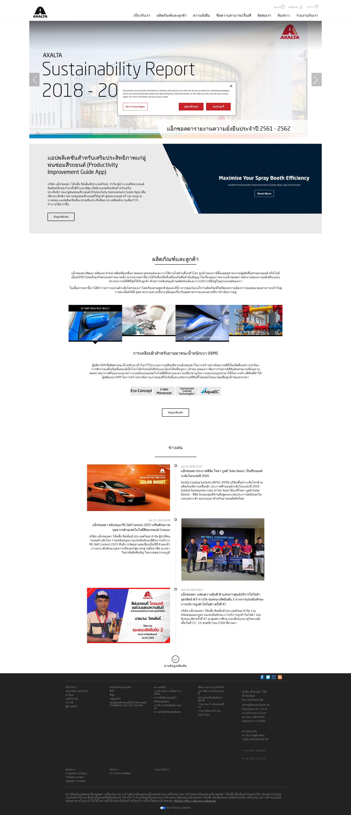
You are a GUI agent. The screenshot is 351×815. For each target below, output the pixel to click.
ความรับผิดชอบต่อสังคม (167, 711)
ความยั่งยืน (201, 15)
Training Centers (75, 777)
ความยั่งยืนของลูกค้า (165, 697)
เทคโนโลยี (72, 698)
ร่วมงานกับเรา (307, 15)
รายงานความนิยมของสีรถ (211, 705)
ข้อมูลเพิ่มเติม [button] (61, 216)
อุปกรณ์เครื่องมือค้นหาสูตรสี (210, 699)
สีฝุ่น (112, 694)
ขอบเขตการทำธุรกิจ (77, 691)
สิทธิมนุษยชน (161, 701)
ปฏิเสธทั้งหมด (191, 106)
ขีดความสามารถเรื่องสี (233, 15)
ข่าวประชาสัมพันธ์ (120, 773)
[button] (283, 7)
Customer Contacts (76, 773)
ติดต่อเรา (264, 15)
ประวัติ (69, 702)
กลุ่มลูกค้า (115, 698)
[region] (176, 99)
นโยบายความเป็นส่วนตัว (204, 801)
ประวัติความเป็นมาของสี (211, 692)
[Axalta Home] (42, 13)
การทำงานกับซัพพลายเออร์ (167, 706)
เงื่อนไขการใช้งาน (183, 801)
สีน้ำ (112, 691)
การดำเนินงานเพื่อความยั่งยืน (167, 692)
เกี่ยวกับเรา (141, 15)
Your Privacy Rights (135, 106)
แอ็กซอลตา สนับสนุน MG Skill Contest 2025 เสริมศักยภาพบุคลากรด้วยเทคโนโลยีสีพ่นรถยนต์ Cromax (131, 527)
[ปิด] (231, 86)
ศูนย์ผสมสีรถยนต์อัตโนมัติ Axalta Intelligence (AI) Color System (128, 704)
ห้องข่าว (284, 15)
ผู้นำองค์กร (72, 706)
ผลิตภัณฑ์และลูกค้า (172, 15)
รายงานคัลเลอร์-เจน (209, 710)
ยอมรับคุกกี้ (218, 106)
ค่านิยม (70, 694)
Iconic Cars (204, 714)
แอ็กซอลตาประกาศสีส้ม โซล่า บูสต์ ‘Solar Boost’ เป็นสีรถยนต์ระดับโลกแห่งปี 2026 (221, 473)
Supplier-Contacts (76, 781)
